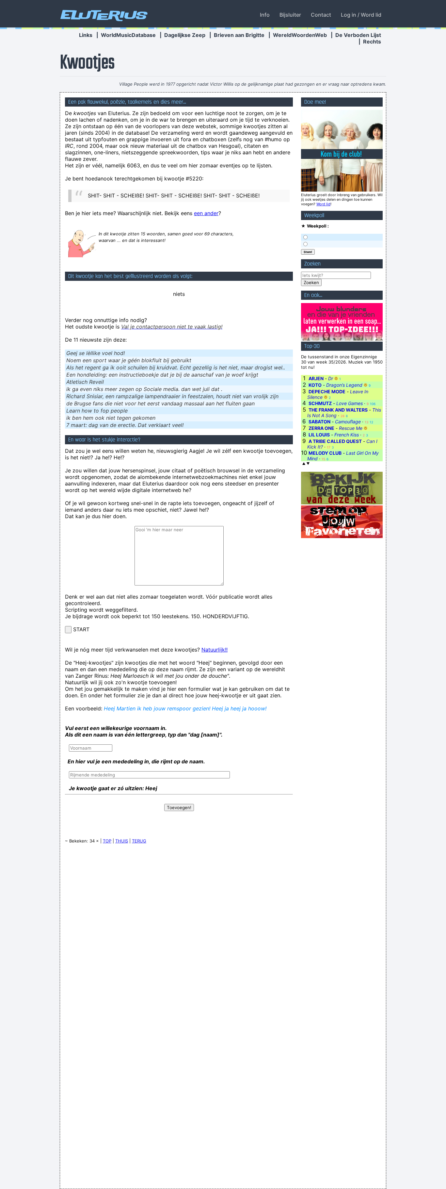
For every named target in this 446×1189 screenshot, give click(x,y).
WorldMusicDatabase (128, 35)
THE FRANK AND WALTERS (338, 410)
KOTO (315, 385)
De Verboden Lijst (358, 35)
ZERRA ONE (321, 428)
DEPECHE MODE (327, 391)
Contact (321, 14)
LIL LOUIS (319, 434)
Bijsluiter (290, 14)
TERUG (139, 840)
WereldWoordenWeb (300, 35)
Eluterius (103, 14)
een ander (206, 213)
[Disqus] (179, 932)
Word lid (323, 204)
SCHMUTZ (320, 403)
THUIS (121, 840)
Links (85, 35)
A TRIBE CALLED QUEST (335, 441)
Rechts (372, 41)
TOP (107, 840)
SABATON (319, 421)
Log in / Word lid (361, 14)
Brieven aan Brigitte (239, 35)
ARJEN (316, 378)
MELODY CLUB (325, 453)
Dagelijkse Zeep (184, 35)
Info (265, 14)
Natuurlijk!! (214, 649)
